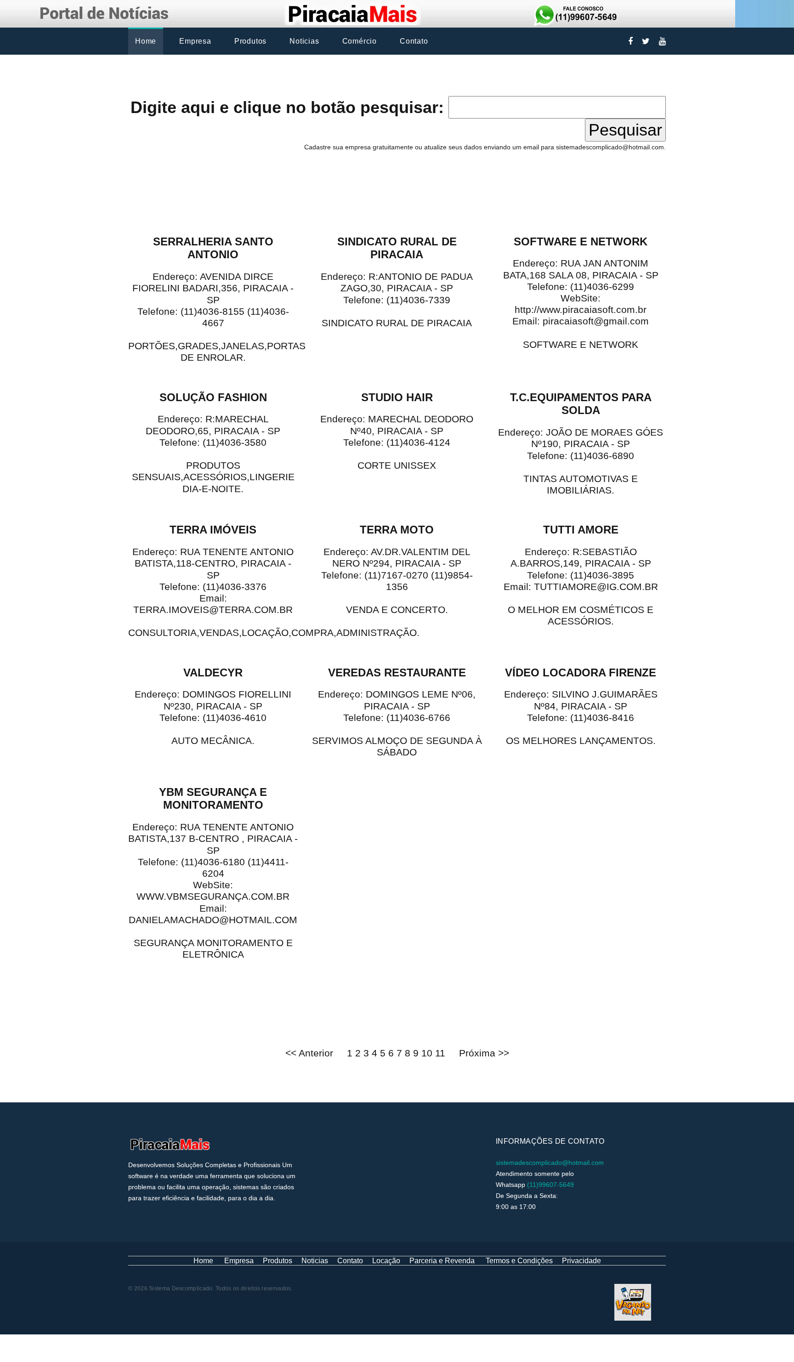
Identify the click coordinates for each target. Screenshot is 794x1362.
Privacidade (581, 1261)
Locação (386, 1261)
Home (145, 41)
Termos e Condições (519, 1261)
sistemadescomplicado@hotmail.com (550, 1162)
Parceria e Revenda (442, 1261)
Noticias (304, 41)
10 (428, 1053)
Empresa (195, 41)
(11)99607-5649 (550, 1184)
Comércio (359, 41)
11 (441, 1053)
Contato (414, 41)
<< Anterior (309, 1053)
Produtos (250, 41)
